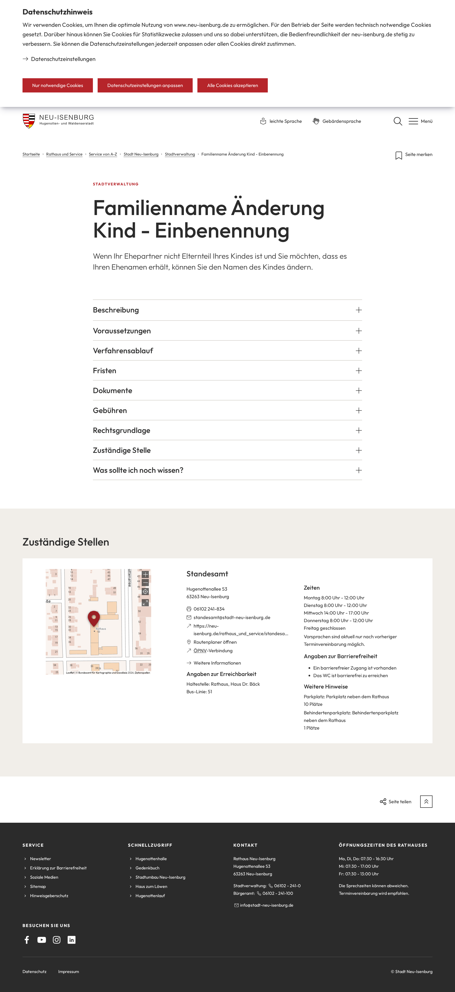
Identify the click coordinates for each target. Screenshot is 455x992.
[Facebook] (27, 940)
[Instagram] (56, 940)
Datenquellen (142, 672)
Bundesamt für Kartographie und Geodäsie (102, 672)
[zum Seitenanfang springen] (426, 801)
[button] (227, 309)
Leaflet (70, 672)
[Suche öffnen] (398, 121)
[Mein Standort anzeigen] (145, 591)
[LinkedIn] (71, 940)
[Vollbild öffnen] (145, 602)
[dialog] (227, 53)
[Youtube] (41, 940)
